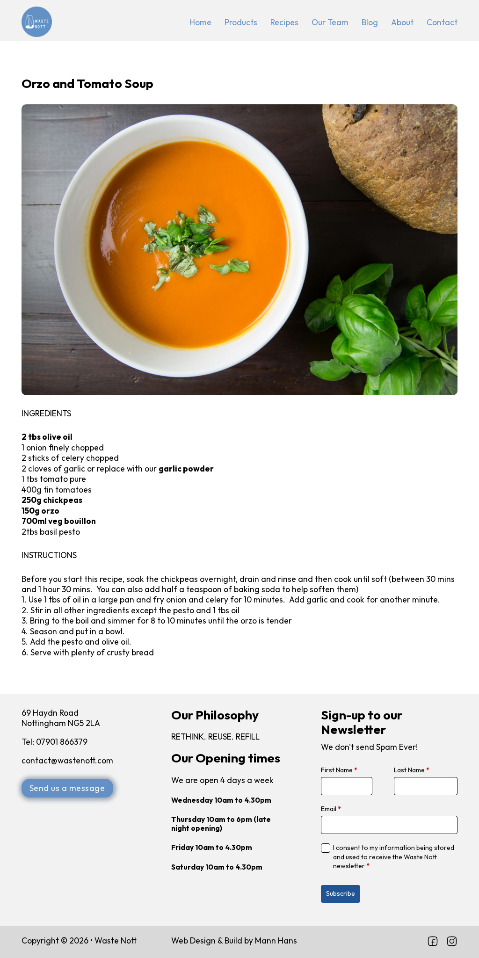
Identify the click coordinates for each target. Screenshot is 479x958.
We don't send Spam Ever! (369, 747)
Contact (442, 22)
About (402, 22)
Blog (370, 22)
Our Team (330, 22)
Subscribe (340, 893)
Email (331, 809)
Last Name (411, 770)
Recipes (284, 22)
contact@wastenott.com (68, 760)
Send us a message (67, 788)
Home (200, 22)
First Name (339, 770)
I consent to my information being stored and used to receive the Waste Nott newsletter (393, 856)
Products (241, 22)
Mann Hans (276, 941)
